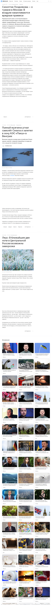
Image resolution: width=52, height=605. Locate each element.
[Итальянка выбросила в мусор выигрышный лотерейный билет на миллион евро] (26, 529)
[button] (18, 157)
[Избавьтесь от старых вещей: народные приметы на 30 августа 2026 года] (26, 448)
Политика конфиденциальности (45, 604)
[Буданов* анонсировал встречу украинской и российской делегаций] (42, 594)
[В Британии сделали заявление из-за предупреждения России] (42, 399)
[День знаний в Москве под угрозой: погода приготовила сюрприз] (42, 497)
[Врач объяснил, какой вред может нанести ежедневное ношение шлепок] (26, 546)
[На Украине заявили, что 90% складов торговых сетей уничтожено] (26, 578)
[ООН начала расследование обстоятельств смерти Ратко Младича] (9, 415)
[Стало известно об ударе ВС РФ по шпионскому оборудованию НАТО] (9, 383)
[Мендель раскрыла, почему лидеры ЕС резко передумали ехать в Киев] (26, 464)
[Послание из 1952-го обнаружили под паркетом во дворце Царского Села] (26, 480)
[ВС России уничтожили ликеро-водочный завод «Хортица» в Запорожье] (26, 513)
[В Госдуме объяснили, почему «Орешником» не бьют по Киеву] (42, 383)
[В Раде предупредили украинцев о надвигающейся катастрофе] (42, 350)
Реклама (8, 604)
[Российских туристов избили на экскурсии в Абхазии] (9, 366)
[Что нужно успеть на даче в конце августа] (26, 594)
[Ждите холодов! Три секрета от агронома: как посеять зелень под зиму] (9, 513)
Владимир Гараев (8, 145)
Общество (21, 4)
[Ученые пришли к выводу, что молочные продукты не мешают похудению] (9, 562)
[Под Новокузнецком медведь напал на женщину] (9, 594)
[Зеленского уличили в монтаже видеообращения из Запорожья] (26, 350)
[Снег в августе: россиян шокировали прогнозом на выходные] (42, 546)
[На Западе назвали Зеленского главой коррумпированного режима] (9, 464)
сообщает (12, 175)
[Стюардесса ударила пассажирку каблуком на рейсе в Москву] (26, 383)
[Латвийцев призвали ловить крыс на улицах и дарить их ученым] (42, 529)
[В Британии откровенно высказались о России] (42, 513)
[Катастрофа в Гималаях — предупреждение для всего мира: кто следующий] (26, 366)
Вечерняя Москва (15, 4)
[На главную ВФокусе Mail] (5, 1)
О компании (5, 604)
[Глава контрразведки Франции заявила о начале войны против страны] (26, 399)
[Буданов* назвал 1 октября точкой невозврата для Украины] (26, 415)
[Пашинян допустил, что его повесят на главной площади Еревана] (9, 350)
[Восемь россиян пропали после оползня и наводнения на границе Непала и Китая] (26, 497)
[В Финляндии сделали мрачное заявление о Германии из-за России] (9, 448)
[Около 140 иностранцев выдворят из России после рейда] (9, 432)
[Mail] (1, 1)
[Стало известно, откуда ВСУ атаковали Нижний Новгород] (42, 480)
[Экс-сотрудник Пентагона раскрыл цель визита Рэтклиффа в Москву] (9, 497)
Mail (1, 604)
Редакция (17, 604)
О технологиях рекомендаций (35, 604)
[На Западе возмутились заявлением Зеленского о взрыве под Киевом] (42, 415)
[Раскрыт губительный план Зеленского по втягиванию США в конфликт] (42, 448)
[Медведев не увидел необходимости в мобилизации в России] (42, 562)
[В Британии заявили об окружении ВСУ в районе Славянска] (26, 432)
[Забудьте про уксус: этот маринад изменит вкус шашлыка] (26, 562)
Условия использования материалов (25, 604)
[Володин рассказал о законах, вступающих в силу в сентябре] (9, 529)
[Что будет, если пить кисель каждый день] (42, 578)
